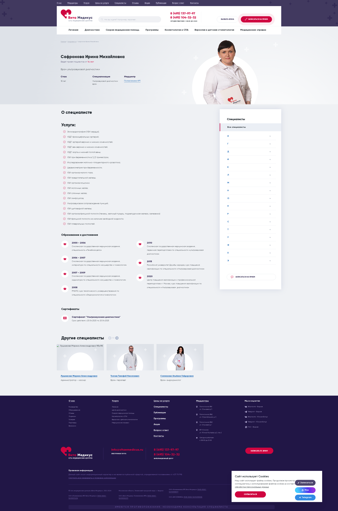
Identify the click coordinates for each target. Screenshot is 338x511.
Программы (152, 30)
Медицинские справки (253, 30)
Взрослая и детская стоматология (214, 30)
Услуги (86, 3)
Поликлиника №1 (132, 81)
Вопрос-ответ (178, 3)
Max (307, 490)
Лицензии (72, 416)
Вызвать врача (227, 19)
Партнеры (72, 423)
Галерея (72, 419)
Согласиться (250, 494)
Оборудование (74, 410)
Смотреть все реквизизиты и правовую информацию (92, 478)
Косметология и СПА (176, 30)
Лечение (73, 30)
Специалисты (120, 3)
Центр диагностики (119, 410)
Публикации (161, 3)
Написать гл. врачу (259, 451)
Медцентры (72, 3)
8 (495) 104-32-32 (183, 17)
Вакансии (72, 426)
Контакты (194, 3)
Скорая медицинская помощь (122, 30)
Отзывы (135, 3)
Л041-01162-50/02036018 (193, 497)
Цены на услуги (102, 3)
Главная (63, 42)
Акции (147, 3)
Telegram (307, 497)
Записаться (306, 483)
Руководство (73, 407)
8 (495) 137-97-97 (182, 13)
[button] (117, 338)
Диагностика (92, 30)
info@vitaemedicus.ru (127, 449)
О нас (59, 3)
